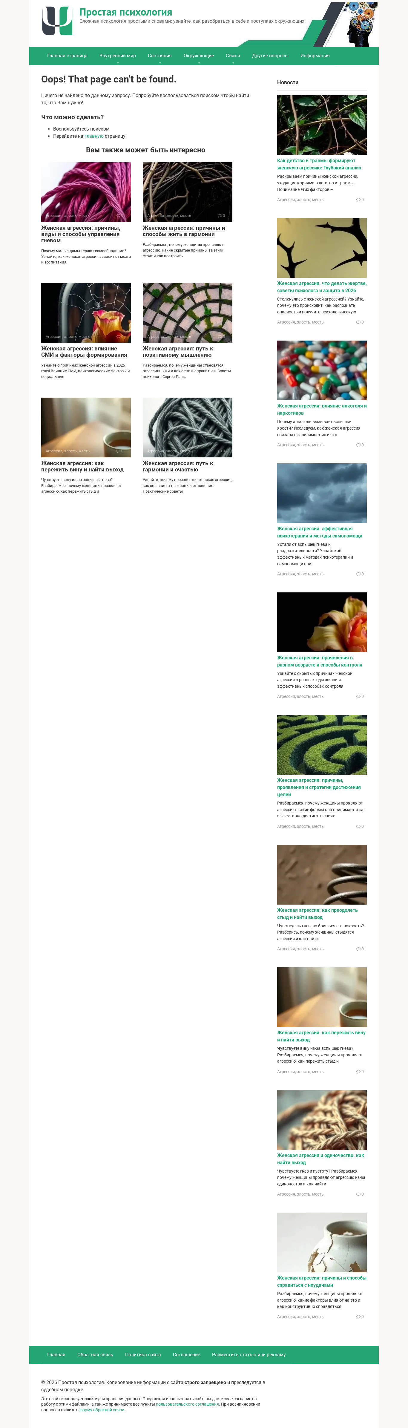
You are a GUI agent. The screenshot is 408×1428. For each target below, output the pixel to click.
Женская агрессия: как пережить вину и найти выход (82, 466)
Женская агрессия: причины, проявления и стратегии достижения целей (319, 787)
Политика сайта (143, 1354)
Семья (233, 56)
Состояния (160, 56)
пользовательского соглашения (187, 1404)
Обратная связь (95, 1354)
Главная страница (67, 56)
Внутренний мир (117, 56)
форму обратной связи (101, 1409)
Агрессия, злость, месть (300, 199)
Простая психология (125, 12)
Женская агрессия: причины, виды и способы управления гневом (80, 234)
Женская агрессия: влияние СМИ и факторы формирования (84, 351)
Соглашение (186, 1354)
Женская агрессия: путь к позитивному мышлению (178, 351)
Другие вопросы (270, 56)
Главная (56, 1354)
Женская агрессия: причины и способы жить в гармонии (184, 231)
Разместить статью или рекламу (249, 1354)
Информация (315, 56)
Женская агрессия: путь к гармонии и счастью (178, 466)
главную (94, 136)
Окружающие (199, 56)
